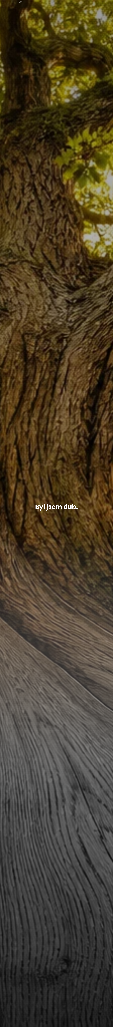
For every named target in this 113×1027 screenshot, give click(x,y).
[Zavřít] (76, 502)
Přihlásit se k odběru (56, 518)
